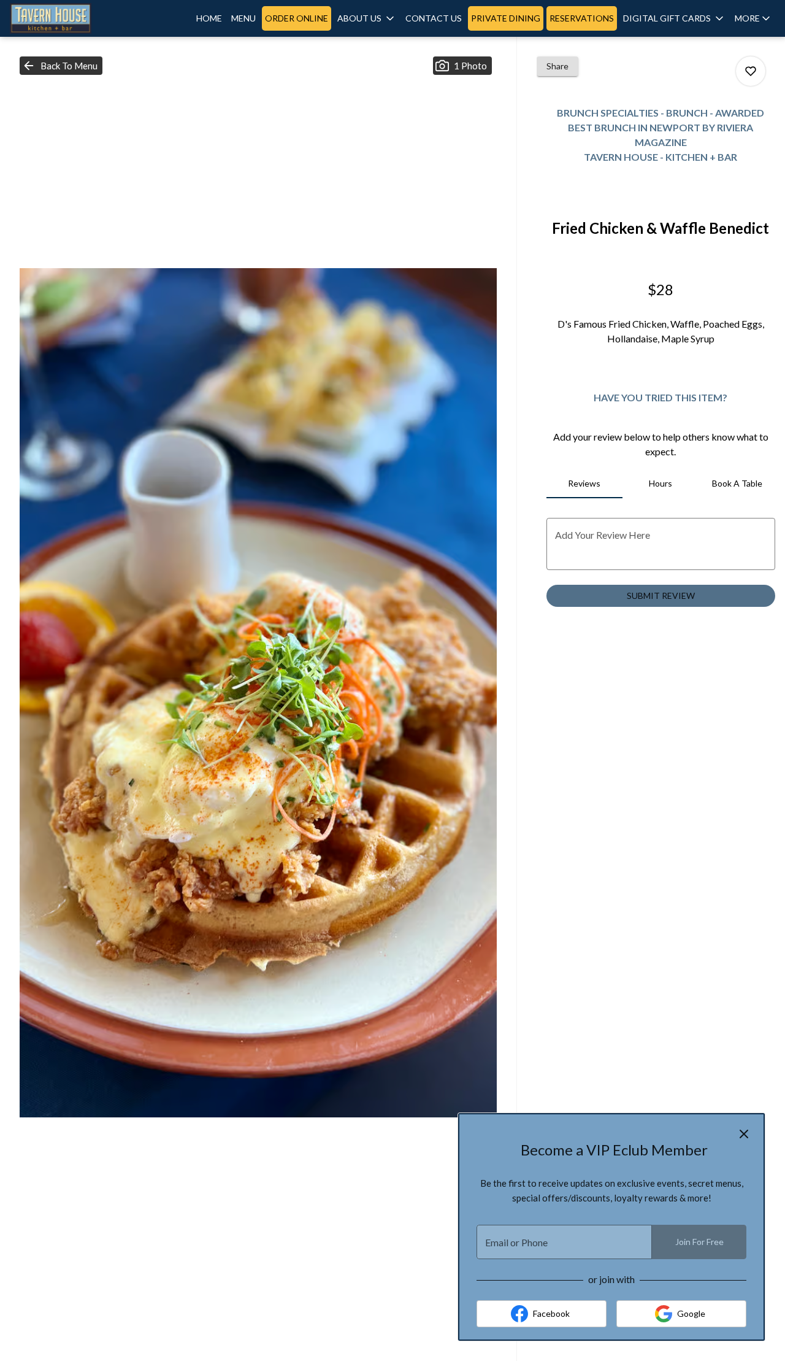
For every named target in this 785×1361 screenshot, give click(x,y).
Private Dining (505, 18)
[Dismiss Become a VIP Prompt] (744, 1134)
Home (209, 18)
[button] (366, 18)
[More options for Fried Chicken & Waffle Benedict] (750, 71)
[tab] (584, 483)
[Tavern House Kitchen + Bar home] (65, 18)
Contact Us (433, 18)
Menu (243, 18)
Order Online (296, 18)
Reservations (582, 18)
